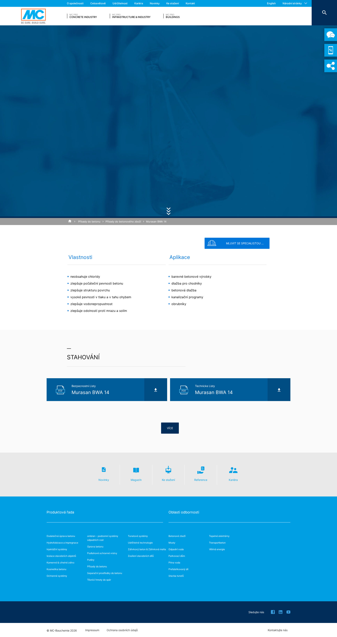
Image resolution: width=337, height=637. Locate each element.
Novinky (155, 3)
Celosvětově (98, 3)
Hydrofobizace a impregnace (62, 542)
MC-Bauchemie (33, 16)
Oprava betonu (95, 546)
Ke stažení (172, 3)
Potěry (90, 559)
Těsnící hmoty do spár (99, 579)
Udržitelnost (120, 3)
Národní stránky (292, 3)
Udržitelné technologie (140, 542)
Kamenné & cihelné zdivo (60, 562)
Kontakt (190, 3)
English (271, 3)
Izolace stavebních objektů (61, 555)
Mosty (171, 542)
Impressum (92, 630)
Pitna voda (174, 562)
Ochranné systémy (57, 575)
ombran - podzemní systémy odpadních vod (102, 538)
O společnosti (75, 3)
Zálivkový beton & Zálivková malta (147, 549)
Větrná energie (217, 549)
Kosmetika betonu (56, 569)
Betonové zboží (177, 536)
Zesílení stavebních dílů (141, 555)
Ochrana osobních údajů (122, 630)
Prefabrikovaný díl (178, 569)
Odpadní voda (176, 549)
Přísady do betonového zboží (123, 221)
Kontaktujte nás (277, 630)
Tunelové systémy (138, 536)
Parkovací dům (176, 555)
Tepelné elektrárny (219, 536)
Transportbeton (217, 542)
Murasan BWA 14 (156, 221)
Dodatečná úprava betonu (61, 536)
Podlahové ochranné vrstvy (102, 553)
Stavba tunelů (176, 575)
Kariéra (138, 3)
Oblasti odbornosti (183, 512)
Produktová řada (60, 512)
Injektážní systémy (57, 549)
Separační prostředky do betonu (104, 573)
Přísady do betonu (89, 221)
